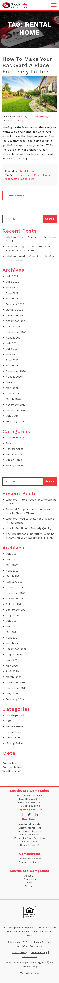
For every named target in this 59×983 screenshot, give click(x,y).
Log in (6, 759)
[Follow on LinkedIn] (36, 814)
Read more (16, 195)
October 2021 (14, 326)
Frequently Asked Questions (29, 838)
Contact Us (29, 879)
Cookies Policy (39, 952)
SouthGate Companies (29, 946)
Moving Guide (14, 465)
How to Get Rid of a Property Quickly (29, 528)
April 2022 (12, 292)
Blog (29, 882)
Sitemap (29, 886)
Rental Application (30, 834)
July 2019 (12, 415)
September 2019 (16, 410)
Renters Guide (15, 448)
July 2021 (12, 343)
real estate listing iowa (19, 178)
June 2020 (12, 382)
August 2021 (13, 337)
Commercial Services (29, 858)
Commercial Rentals (30, 862)
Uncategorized (15, 437)
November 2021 (15, 320)
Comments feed (12, 767)
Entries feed (10, 763)
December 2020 (16, 371)
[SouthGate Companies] (14, 4)
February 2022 (15, 304)
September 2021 (16, 332)
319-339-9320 (33, 802)
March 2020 (13, 399)
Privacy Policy (19, 952)
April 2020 (12, 393)
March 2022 (13, 298)
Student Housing (29, 845)
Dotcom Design (15, 120)
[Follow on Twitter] (29, 814)
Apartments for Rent (29, 827)
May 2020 (12, 387)
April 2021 (12, 360)
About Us (29, 875)
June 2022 (12, 281)
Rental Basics (14, 454)
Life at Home (26, 171)
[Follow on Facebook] (23, 814)
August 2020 (14, 376)
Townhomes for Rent (29, 831)
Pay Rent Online (29, 841)
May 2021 (11, 354)
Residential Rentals (29, 824)
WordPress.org (11, 771)
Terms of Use (29, 956)
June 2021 (12, 348)
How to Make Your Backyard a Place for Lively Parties (27, 65)
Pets (8, 443)
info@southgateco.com (30, 809)
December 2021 (15, 315)
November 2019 (15, 404)
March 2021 (13, 365)
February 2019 (15, 421)
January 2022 (14, 309)
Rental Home (42, 174)
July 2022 (12, 276)
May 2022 (12, 287)
